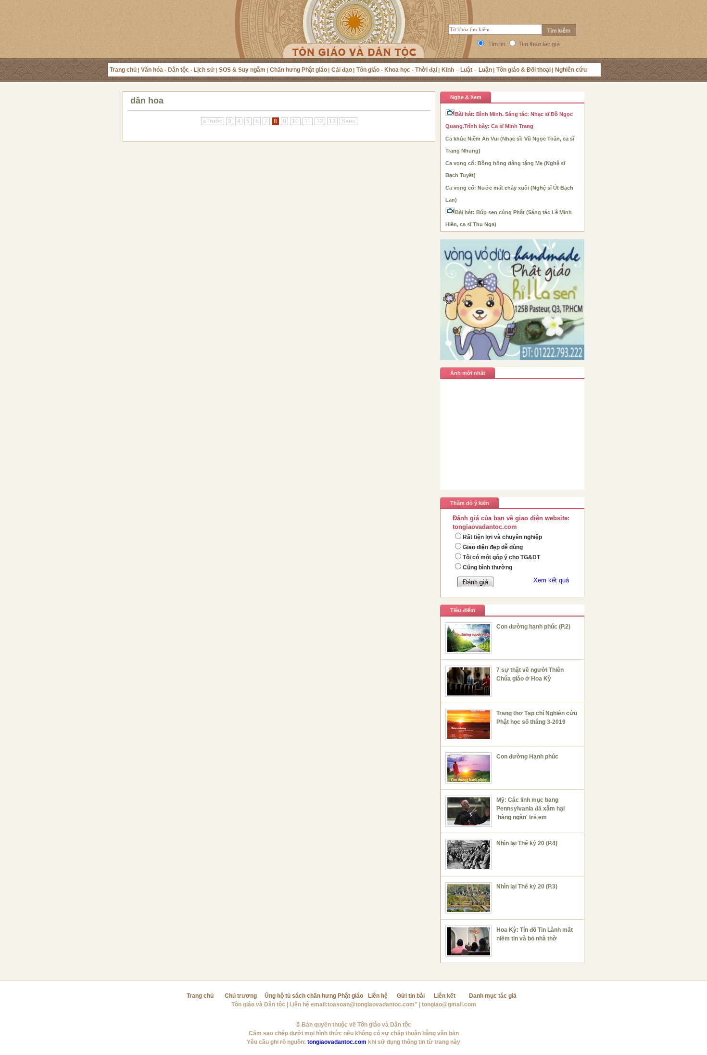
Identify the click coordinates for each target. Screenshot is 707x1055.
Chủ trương (241, 995)
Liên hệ (378, 995)
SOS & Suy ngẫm (242, 69)
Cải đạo (341, 69)
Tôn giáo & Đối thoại (523, 69)
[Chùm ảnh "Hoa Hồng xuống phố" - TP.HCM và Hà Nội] (512, 472)
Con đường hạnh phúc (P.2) (533, 626)
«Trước (212, 121)
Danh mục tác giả (493, 995)
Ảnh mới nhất (467, 373)
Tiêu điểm (462, 610)
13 (332, 121)
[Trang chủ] (353, 41)
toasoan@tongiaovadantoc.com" (372, 1004)
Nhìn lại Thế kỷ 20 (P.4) (526, 843)
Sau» (348, 121)
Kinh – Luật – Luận (467, 69)
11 (307, 121)
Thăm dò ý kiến (469, 503)
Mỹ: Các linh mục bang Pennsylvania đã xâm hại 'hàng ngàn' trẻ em (530, 809)
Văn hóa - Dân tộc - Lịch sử (178, 69)
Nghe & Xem (465, 97)
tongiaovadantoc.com (336, 1042)
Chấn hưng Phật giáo (298, 69)
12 (319, 121)
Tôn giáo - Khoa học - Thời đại (396, 69)
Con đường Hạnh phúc (527, 756)
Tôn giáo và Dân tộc (258, 1004)
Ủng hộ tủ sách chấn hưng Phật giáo (314, 995)
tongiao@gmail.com (449, 1004)
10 (295, 121)
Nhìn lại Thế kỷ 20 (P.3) (526, 886)
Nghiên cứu (571, 69)
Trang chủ (123, 69)
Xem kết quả (551, 580)
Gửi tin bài (411, 995)
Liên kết (444, 995)
